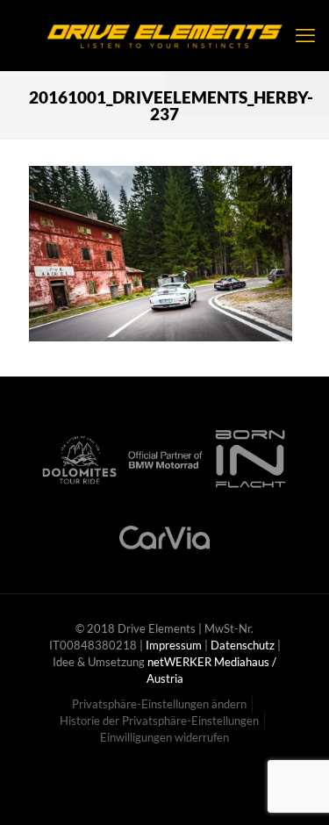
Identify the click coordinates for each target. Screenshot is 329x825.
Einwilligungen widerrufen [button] (164, 737)
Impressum (174, 645)
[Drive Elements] (164, 35)
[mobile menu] (305, 35)
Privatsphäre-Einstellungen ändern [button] (159, 704)
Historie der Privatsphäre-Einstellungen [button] (159, 721)
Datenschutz (243, 645)
